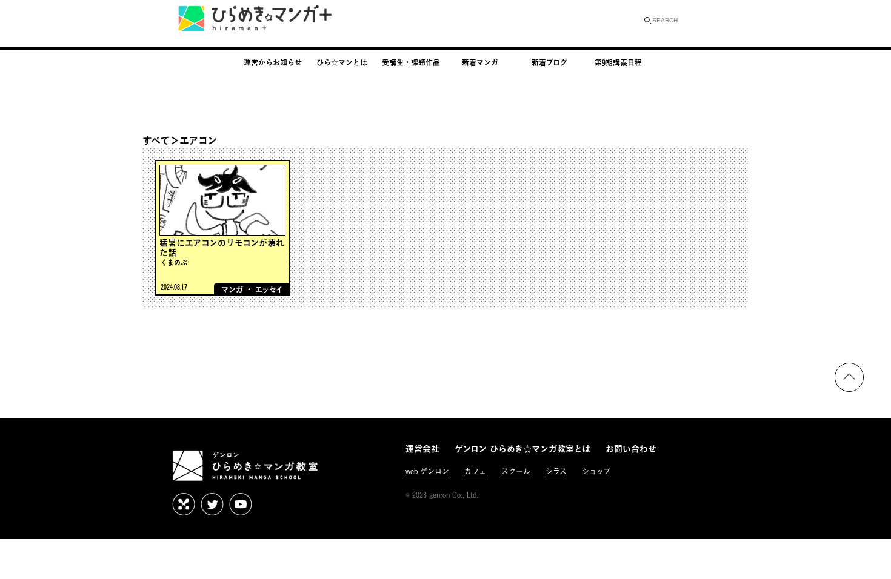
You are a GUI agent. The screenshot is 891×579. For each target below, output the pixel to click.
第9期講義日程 (618, 62)
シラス (556, 471)
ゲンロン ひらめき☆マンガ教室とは (522, 448)
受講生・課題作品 (411, 62)
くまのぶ (174, 262)
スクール (515, 471)
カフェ (475, 471)
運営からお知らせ (273, 62)
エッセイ (269, 289)
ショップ (596, 471)
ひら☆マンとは (341, 62)
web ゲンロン (427, 471)
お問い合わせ (631, 448)
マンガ (232, 289)
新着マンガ (480, 62)
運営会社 (422, 448)
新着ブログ (549, 62)
